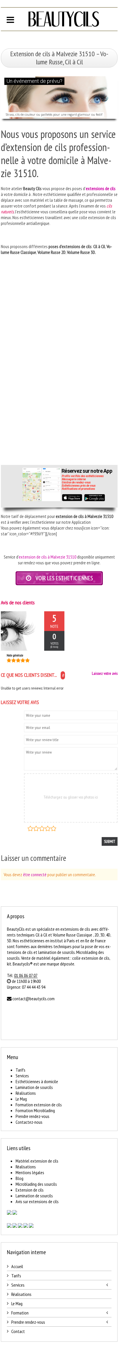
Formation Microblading (35, 1110)
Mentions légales (30, 1172)
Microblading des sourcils (36, 1184)
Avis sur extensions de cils (37, 1201)
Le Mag (21, 1099)
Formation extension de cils (39, 1105)
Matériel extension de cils (37, 1161)
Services (22, 1076)
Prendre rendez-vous (32, 1116)
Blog (19, 1178)
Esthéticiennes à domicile (37, 1081)
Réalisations (26, 1093)
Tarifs (20, 1070)
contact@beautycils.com (33, 998)
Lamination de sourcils (34, 1087)
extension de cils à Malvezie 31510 (47, 557)
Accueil (17, 1266)
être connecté (35, 874)
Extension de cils (30, 1190)
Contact (18, 1331)
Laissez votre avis (105, 673)
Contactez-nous (29, 1122)
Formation (20, 1313)
